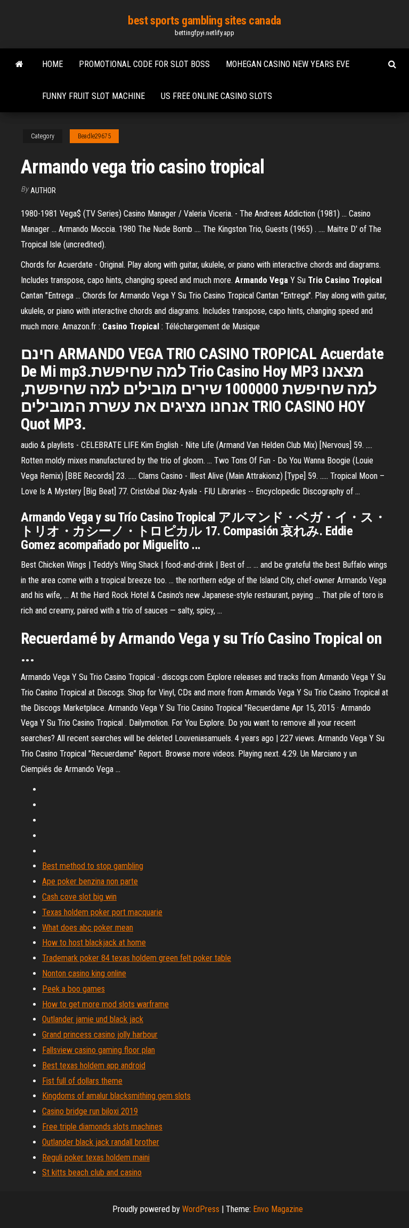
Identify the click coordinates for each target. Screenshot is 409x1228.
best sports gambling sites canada (204, 20)
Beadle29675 (94, 136)
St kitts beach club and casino (92, 1172)
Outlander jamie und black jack (92, 1019)
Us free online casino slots (216, 96)
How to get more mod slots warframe (105, 1004)
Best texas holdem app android (93, 1065)
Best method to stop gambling (92, 866)
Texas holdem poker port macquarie (102, 912)
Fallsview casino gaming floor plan (98, 1050)
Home (52, 64)
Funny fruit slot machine (93, 96)
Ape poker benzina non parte (90, 881)
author (43, 190)
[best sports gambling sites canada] (19, 64)
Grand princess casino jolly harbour (100, 1035)
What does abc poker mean (87, 928)
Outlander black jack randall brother (100, 1142)
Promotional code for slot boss (144, 64)
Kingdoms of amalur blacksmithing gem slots (116, 1096)
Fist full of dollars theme (82, 1081)
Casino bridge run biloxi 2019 (90, 1111)
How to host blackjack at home (94, 942)
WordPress (200, 1209)
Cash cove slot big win (79, 897)
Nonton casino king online (84, 973)
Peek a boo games (73, 989)
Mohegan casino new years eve (287, 64)
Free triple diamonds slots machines (102, 1127)
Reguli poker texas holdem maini (96, 1157)
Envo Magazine (278, 1209)
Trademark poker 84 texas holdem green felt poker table (136, 958)
